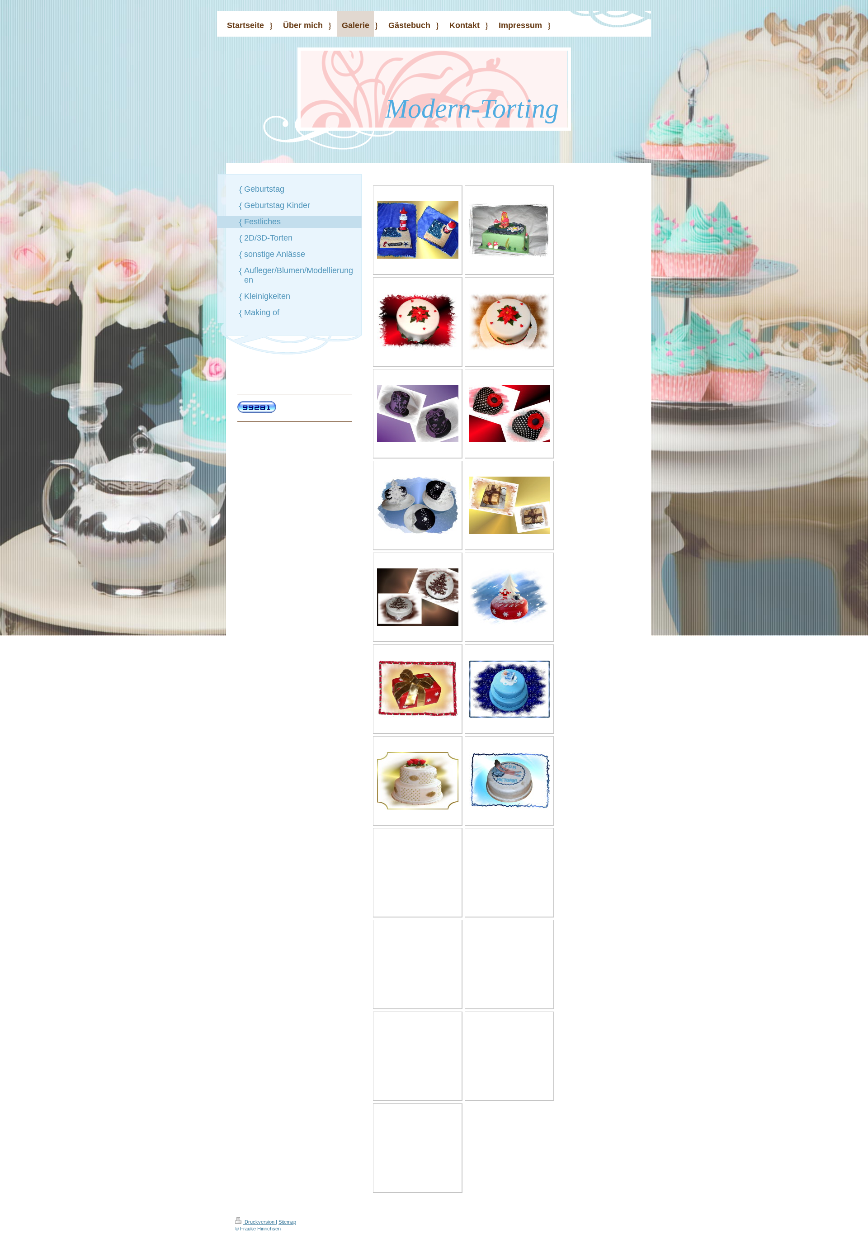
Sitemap (287, 1222)
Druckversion (259, 1222)
